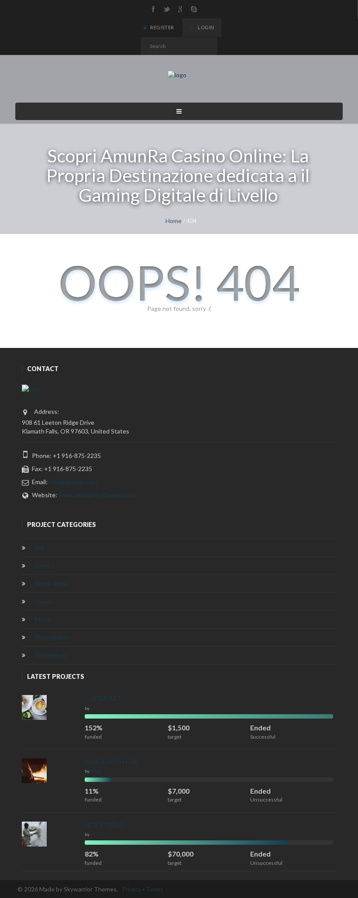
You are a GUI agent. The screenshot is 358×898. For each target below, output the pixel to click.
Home (173, 220)
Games (44, 601)
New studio (104, 825)
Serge (96, 771)
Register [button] (161, 27)
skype (193, 9)
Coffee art (103, 698)
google (180, 9)
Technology (51, 655)
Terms (154, 889)
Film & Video (52, 583)
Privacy (131, 889)
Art (39, 547)
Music (43, 619)
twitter (166, 9)
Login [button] (205, 27)
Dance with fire (111, 761)
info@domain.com (73, 481)
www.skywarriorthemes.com (97, 495)
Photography (53, 637)
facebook (153, 9)
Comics (45, 565)
